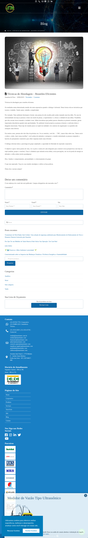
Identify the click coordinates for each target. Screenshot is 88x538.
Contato (8, 421)
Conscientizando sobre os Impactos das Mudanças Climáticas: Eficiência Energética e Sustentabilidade (36, 254)
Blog (7, 417)
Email (34, 202)
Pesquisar (10, 263)
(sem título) (8, 246)
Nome (7, 202)
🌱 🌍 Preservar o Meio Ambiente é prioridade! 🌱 (20, 250)
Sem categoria (9, 285)
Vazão (6, 289)
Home (7, 395)
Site (59, 202)
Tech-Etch (9, 409)
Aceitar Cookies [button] (31, 531)
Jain (7, 413)
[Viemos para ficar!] (10, 8)
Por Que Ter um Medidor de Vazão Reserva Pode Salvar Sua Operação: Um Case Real (31, 241)
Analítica (7, 276)
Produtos (8, 402)
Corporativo (9, 398)
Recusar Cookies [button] (13, 531)
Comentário (9, 187)
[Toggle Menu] (79, 8)
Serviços (8, 406)
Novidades (29, 97)
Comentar (37, 97)
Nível (6, 280)
